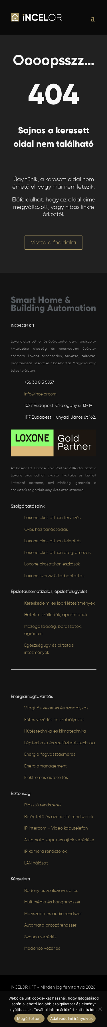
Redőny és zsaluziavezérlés (51, 891)
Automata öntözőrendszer (50, 925)
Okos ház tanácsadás (46, 529)
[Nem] (100, 1009)
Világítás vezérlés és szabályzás (56, 708)
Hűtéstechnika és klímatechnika (55, 731)
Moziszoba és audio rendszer (53, 914)
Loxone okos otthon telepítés (52, 541)
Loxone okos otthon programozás (57, 553)
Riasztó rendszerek (43, 805)
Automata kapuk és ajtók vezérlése (59, 840)
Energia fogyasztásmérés (49, 754)
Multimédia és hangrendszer (52, 902)
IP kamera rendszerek (45, 851)
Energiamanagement (45, 766)
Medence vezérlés (42, 948)
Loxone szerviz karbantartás (54, 576)
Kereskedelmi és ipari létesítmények (59, 603)
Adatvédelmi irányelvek (71, 1018)
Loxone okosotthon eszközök (52, 564)
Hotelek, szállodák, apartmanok (55, 615)
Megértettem (29, 1018)
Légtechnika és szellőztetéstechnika (59, 743)
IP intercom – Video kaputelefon (56, 828)
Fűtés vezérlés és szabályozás (54, 720)
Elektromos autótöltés (46, 777)
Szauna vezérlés (40, 937)
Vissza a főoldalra (53, 243)
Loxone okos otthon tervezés (52, 518)
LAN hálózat (36, 863)
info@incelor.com (40, 394)
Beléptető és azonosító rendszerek (58, 817)
